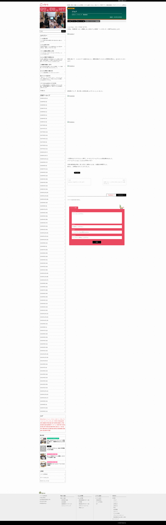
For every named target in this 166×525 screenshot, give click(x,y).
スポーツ (57, 419)
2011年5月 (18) (44, 374)
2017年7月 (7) (43, 128)
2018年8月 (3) (43, 105)
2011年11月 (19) (44, 357)
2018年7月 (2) (43, 108)
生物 (56, 426)
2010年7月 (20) (44, 408)
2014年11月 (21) (44, 236)
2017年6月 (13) (44, 132)
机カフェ (97, 5)
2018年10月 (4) (44, 98)
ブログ (114, 5)
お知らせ (115, 505)
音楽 (44, 430)
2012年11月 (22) (44, 317)
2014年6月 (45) (44, 253)
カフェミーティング (66, 505)
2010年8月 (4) (43, 404)
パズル (61, 419)
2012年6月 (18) (44, 333)
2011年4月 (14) (44, 377)
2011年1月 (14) (44, 387)
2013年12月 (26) (44, 273)
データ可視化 (98, 502)
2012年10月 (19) (44, 320)
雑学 (41, 430)
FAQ (113, 507)
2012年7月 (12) (44, 330)
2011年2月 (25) (44, 384)
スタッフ (115, 511)
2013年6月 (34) (44, 293)
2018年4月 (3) (43, 118)
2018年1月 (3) (43, 122)
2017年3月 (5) (43, 142)
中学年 (55, 421)
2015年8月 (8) (43, 206)
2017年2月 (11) (44, 145)
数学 (58, 424)
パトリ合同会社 (44, 474)
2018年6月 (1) (43, 111)
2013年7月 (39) (44, 290)
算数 (44, 428)
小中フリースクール (83, 505)
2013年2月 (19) (44, 307)
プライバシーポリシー (118, 515)
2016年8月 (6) (43, 165)
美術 (46, 428)
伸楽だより (81, 507)
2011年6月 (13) (44, 371)
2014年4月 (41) (44, 259)
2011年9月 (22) (44, 364)
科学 (41, 428)
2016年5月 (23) (44, 175)
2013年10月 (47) (44, 280)
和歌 (48, 423)
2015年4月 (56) (44, 219)
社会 (63, 426)
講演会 (55, 428)
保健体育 (45, 423)
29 (41, 419)
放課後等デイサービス (52, 424)
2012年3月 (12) (44, 344)
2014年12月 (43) (44, 233)
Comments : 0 (121, 195)
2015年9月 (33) (44, 202)
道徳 (64, 428)
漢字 (45, 426)
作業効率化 (98, 500)
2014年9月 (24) (44, 243)
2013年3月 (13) (44, 303)
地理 (55, 423)
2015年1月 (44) (44, 229)
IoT (96, 503)
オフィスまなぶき (44, 477)
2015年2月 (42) (44, 226)
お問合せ (124, 5)
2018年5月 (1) (43, 115)
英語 (53, 428)
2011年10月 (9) (44, 360)
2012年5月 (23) (44, 337)
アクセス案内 (116, 513)
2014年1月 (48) (44, 270)
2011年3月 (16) (44, 381)
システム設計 (87, 5)
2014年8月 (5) (43, 246)
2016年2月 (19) (44, 185)
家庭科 (59, 423)
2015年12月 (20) (44, 192)
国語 (50, 423)
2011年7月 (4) (43, 367)
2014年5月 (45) (44, 256)
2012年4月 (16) (44, 340)
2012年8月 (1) (43, 327)
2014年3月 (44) (44, 263)
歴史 (43, 426)
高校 (49, 430)
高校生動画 (109, 5)
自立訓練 (49, 428)
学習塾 (80, 502)
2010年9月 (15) (44, 401)
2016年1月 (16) (44, 189)
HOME (68, 5)
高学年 (46, 430)
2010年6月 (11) (44, 411)
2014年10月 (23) (44, 239)
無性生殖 (48, 426)
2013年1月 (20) (44, 310)
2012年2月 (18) (44, 347)
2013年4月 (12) (44, 300)
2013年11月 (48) (44, 276)
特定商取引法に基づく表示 (119, 517)
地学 (53, 423)
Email (73, 229)
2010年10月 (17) (44, 397)
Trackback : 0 (111, 195)
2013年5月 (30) (44, 296)
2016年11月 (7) (44, 155)
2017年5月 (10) (44, 135)
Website (74, 235)
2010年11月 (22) (44, 394)
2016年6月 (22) (44, 172)
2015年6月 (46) (44, 212)
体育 (41, 423)
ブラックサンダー (50, 421)
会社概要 (115, 509)
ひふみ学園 (80, 5)
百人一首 (60, 426)
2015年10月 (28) (44, 199)
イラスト (53, 419)
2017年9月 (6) (43, 125)
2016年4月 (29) (44, 179)
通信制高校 (60, 428)
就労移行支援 (43, 424)
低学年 (62, 421)
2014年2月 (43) (44, 266)
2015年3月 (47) (44, 222)
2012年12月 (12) (44, 313)
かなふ (92, 5)
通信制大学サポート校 (83, 503)
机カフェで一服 (71, 8)
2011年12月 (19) (44, 354)
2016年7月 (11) (44, 169)
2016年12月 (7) (44, 152)
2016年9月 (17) (44, 162)
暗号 (61, 424)
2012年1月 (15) (44, 350)
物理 (52, 426)
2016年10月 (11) (44, 159)
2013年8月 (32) (44, 286)
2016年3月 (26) (44, 182)
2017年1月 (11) (44, 148)
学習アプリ (102, 5)
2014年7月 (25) (44, 249)
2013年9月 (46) (44, 283)
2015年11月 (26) (44, 196)
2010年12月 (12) (44, 391)
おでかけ (44, 419)
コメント (74, 211)
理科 (54, 426)
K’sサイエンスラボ (44, 481)
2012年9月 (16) (44, 323)
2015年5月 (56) (44, 216)
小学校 (62, 423)
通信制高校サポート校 (83, 500)
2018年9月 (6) (43, 101)
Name (73, 224)
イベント (119, 5)
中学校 (59, 421)
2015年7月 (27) (44, 209)
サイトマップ (115, 519)
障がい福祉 (73, 5)
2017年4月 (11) (44, 138)
